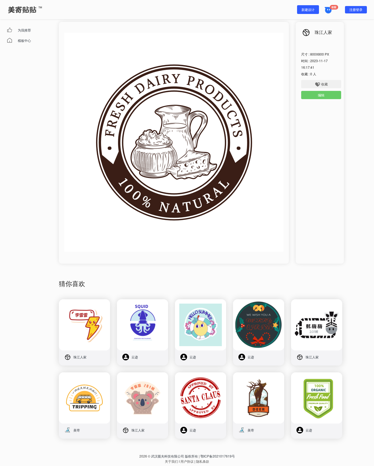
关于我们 (171, 461)
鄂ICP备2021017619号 (217, 456)
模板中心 (24, 40)
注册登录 (356, 9)
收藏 (324, 84)
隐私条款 (202, 461)
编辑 (321, 95)
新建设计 (308, 9)
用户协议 (187, 461)
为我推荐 (24, 30)
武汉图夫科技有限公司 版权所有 (174, 456)
